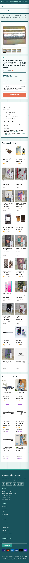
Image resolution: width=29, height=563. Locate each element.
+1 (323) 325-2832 (6, 495)
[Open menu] (2, 6)
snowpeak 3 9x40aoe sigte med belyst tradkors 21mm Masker (7, 420)
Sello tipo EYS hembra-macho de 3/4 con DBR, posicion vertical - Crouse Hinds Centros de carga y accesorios (21, 362)
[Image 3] (14, 50)
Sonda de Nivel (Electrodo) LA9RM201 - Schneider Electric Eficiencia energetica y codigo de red (8, 339)
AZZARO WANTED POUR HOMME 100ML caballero (20, 159)
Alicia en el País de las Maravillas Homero (7, 362)
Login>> (7, 404)
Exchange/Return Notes (9, 121)
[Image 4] (19, 50)
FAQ (3, 512)
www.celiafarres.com (8, 11)
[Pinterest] (22, 484)
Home (2, 15)
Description (6, 105)
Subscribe (7, 545)
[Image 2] (9, 50)
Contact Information (7, 533)
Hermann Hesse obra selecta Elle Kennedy (7, 249)
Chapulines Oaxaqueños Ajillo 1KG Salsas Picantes (8, 159)
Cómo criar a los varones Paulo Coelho (8, 204)
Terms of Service (6, 527)
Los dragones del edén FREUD (20, 317)
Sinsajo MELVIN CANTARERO (6, 317)
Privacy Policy (5, 525)
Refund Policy (5, 522)
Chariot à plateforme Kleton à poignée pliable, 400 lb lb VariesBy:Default (8, 393)
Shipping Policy (5, 530)
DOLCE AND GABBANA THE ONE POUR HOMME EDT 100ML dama (21, 226)
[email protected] (14, 131)
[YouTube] (10, 484)
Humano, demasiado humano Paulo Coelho (20, 272)
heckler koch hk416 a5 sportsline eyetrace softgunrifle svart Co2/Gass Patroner (20, 420)
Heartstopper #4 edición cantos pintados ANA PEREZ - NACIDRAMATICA (21, 204)
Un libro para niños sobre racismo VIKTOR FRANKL (21, 181)
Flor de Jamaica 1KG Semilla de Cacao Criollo (8, 226)
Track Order (5, 514)
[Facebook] (3, 484)
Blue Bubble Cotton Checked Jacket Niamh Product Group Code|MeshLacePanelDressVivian (21, 393)
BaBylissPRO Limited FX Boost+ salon (21, 339)
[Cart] (26, 6)
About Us (4, 506)
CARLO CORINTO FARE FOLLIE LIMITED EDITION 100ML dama (8, 294)
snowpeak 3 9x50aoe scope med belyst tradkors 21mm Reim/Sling (7, 448)
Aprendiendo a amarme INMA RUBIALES (8, 181)
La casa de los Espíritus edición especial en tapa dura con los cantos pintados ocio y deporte (20, 294)
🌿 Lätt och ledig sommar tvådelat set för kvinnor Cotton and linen (21, 448)
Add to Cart (14, 94)
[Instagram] (7, 484)
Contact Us (5, 509)
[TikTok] (14, 484)
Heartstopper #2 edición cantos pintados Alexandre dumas (21, 249)
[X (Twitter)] (18, 484)
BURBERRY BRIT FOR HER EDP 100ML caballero (7, 272)
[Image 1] (4, 50)
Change (23, 86)
